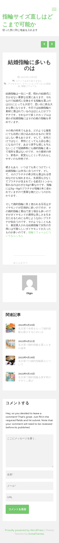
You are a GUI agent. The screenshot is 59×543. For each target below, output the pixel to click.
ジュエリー (21, 263)
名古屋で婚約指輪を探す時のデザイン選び (34, 377)
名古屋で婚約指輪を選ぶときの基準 (34, 345)
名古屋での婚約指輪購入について (34, 361)
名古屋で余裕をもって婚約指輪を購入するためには (34, 329)
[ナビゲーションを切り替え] (54, 9)
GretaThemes (36, 533)
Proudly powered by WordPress (24, 530)
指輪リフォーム (29, 86)
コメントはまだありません (29, 80)
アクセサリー (14, 83)
